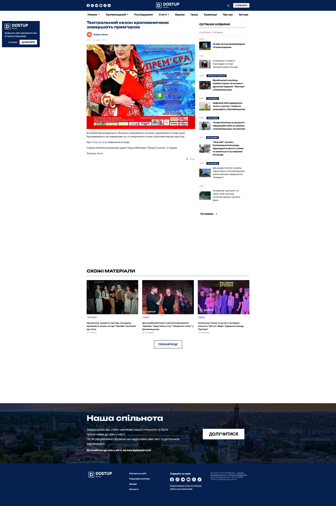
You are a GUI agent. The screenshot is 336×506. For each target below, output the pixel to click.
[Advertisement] (222, 241)
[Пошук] (228, 5)
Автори (243, 14)
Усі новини (206, 213)
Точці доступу (99, 142)
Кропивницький (116, 14)
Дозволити (28, 42)
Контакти (133, 489)
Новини (93, 14)
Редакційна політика (139, 478)
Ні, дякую (13, 42)
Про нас (228, 14)
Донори (133, 484)
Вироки (180, 14)
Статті (163, 14)
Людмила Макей (100, 34)
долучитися (223, 434)
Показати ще (168, 344)
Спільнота (241, 5)
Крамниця (210, 14)
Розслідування (143, 14)
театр (192, 159)
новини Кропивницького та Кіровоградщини (229, 474)
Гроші (194, 14)
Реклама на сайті (137, 473)
